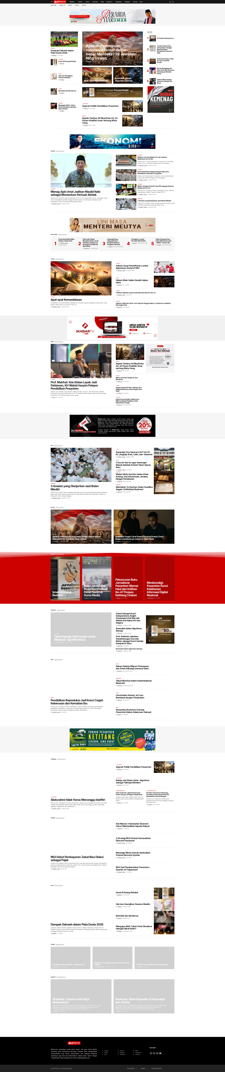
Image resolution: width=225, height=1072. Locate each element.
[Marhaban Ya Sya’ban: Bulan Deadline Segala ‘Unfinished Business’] (164, 488)
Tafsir (86, 78)
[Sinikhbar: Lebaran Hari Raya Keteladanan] (81, 996)
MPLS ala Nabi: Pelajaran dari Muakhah (127, 378)
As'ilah (88, 42)
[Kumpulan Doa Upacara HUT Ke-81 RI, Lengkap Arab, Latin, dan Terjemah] (164, 453)
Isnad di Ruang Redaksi (67, 61)
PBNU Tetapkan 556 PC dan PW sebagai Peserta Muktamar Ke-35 (155, 187)
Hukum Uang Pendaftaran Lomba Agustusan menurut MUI (132, 267)
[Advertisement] (112, 16)
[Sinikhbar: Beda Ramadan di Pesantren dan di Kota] (144, 996)
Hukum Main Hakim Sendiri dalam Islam (132, 281)
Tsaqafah (85, 103)
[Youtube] (160, 1053)
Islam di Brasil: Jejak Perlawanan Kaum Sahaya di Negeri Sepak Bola (129, 793)
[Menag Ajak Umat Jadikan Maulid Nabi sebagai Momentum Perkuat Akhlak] (81, 170)
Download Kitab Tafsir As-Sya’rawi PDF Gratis (165, 60)
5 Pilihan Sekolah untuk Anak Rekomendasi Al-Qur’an (136, 293)
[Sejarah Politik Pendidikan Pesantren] (132, 106)
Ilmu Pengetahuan (151, 790)
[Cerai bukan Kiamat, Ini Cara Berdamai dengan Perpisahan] (164, 696)
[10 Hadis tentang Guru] (152, 38)
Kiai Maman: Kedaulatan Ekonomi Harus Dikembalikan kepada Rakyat (133, 825)
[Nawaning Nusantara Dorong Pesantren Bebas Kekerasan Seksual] (164, 711)
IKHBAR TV (62, 5)
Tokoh (53, 379)
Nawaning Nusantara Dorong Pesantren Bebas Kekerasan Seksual (133, 711)
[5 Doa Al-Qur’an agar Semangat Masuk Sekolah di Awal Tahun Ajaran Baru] (164, 465)
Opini (60, 73)
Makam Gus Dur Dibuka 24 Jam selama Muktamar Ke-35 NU (152, 158)
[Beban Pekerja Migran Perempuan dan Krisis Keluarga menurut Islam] (164, 667)
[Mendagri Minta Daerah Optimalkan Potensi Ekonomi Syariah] (164, 855)
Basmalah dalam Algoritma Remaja (129, 629)
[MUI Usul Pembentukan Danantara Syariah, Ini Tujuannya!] (164, 869)
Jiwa (117, 76)
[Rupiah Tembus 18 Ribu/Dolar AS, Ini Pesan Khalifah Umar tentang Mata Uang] (132, 120)
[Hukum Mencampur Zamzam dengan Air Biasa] (152, 81)
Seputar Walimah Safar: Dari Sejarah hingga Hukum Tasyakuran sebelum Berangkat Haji (143, 304)
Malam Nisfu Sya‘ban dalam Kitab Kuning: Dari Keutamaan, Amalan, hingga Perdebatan (132, 476)
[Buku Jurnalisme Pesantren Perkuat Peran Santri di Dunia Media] (96, 578)
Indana (61, 103)
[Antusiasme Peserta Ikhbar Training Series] (71, 958)
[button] (52, 2)
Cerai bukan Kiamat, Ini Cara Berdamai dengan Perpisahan (130, 696)
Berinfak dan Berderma (67, 91)
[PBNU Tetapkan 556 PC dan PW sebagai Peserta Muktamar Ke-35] (126, 189)
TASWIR (77, 5)
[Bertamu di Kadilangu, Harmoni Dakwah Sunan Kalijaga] (112, 958)
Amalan (140, 198)
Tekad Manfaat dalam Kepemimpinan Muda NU (134, 682)
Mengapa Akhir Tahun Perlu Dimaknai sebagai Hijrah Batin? (67, 107)
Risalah (53, 48)
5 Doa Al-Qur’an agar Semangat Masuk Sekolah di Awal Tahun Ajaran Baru (133, 464)
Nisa (52, 697)
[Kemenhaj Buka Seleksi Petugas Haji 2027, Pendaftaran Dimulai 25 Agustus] (126, 175)
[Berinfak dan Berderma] (54, 91)
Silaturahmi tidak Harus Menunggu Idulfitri (78, 799)
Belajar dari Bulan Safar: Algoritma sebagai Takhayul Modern (132, 781)
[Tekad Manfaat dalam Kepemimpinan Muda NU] (164, 682)
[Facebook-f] (151, 1053)
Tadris (118, 263)
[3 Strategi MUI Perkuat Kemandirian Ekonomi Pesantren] (164, 840)
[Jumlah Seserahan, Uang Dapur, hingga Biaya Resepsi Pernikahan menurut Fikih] (152, 48)
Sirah (84, 115)
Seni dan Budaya (120, 790)
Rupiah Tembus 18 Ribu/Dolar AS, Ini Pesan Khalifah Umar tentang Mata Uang (99, 120)
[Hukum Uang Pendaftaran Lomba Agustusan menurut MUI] (164, 267)
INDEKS (84, 5)
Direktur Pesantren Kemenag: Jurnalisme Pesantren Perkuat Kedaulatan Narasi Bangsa (157, 794)
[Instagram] (157, 1053)
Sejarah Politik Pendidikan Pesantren (100, 106)
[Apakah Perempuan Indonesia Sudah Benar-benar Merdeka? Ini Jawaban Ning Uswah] (112, 48)
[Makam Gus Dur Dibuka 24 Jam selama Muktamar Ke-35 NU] (126, 160)
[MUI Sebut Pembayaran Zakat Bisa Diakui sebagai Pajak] (81, 837)
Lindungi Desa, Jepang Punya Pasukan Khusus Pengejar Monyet (113, 241)
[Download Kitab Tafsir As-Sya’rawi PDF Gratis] (152, 60)
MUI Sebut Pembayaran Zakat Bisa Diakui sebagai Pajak (77, 858)
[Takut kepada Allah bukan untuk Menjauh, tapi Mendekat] (81, 629)
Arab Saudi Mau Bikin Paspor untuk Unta (66, 240)
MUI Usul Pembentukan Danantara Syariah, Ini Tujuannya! (132, 868)
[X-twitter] (154, 1053)
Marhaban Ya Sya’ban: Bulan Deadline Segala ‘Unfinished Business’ (134, 488)
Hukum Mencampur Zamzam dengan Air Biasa (164, 81)
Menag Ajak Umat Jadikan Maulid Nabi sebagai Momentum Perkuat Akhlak (75, 193)
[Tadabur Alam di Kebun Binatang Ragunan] (154, 958)
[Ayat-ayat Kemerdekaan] (97, 75)
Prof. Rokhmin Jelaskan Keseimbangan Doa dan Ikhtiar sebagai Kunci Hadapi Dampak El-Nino (129, 640)
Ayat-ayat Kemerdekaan (66, 299)
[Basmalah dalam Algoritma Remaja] (128, 75)
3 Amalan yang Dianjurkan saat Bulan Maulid (154, 201)
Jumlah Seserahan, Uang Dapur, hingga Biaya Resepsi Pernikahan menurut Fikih (164, 49)
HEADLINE (53, 5)
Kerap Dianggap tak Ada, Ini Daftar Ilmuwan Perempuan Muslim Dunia (165, 70)
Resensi (61, 59)
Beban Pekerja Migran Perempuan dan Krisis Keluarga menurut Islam (132, 667)
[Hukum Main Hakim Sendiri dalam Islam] (164, 281)
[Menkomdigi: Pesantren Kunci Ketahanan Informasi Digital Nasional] (159, 578)
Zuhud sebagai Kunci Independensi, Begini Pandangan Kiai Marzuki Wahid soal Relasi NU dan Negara (128, 618)
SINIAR (70, 5)
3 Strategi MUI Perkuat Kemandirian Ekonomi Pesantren (133, 839)
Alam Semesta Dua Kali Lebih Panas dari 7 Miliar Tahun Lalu (163, 241)
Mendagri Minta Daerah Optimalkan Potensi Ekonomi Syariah (133, 854)
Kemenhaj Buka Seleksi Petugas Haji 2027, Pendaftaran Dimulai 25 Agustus (153, 172)
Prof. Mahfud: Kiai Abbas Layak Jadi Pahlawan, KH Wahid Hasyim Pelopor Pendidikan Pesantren (74, 385)
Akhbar (140, 155)
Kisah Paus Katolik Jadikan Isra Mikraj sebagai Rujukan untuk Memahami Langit (127, 401)
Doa (117, 449)
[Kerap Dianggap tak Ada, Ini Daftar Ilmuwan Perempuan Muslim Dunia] (152, 70)
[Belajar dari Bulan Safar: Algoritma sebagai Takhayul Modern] (164, 781)
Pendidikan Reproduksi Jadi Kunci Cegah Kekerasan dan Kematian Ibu (77, 702)
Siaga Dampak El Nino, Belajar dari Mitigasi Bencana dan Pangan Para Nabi (129, 389)
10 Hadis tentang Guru (165, 38)
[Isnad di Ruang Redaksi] (54, 62)
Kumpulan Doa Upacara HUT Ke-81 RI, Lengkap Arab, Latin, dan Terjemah (134, 453)
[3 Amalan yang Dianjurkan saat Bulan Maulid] (126, 204)
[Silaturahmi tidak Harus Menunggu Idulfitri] (81, 778)
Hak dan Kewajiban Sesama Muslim (65, 76)
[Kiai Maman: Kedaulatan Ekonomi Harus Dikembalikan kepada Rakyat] (164, 826)
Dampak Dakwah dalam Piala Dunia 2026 (62, 51)
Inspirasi (118, 678)
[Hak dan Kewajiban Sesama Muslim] (54, 76)
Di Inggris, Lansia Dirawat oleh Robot (138, 240)
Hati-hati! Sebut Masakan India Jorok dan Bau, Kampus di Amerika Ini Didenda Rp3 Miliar (90, 242)
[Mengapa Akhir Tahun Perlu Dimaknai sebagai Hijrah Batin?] (54, 106)
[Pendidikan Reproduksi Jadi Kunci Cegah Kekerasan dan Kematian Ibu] (81, 679)
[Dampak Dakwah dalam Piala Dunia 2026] (64, 39)
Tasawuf (57, 633)
